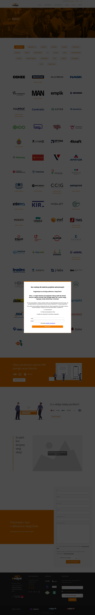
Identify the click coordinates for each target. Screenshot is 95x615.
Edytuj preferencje (58, 312)
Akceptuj (36, 312)
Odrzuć (47, 312)
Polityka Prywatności (47, 315)
